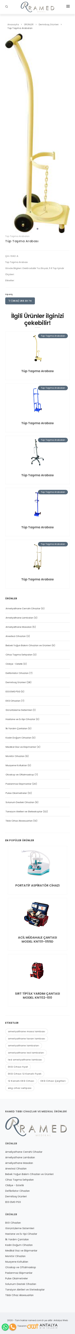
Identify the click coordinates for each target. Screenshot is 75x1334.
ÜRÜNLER (29, 24)
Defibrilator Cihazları (17, 673)
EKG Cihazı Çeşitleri (53, 1081)
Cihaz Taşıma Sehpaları (19, 654)
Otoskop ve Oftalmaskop (20, 774)
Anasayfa (13, 24)
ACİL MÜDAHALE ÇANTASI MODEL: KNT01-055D (37, 939)
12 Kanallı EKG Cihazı (21, 1081)
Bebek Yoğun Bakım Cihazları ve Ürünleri (28, 645)
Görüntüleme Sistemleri (19, 710)
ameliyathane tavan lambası (26, 1038)
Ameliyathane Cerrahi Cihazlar (23, 608)
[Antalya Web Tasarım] (42, 1326)
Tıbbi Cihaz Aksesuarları (19, 820)
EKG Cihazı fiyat (18, 1066)
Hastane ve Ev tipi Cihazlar (20, 719)
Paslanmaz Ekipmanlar (19, 783)
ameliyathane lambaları (23, 1045)
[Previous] (8, 132)
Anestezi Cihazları (16, 636)
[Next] (66, 132)
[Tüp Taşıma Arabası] (37, 133)
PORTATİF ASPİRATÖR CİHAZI (37, 885)
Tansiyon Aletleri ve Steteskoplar (24, 811)
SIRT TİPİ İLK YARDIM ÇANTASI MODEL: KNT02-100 (37, 995)
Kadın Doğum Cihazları (18, 737)
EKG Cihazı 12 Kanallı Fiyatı (25, 1073)
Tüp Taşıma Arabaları (20, 28)
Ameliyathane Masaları (19, 627)
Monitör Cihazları (15, 756)
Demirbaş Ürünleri (49, 24)
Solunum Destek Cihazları (20, 802)
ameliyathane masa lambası (26, 1031)
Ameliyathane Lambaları (19, 617)
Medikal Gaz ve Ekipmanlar (21, 747)
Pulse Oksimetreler (16, 793)
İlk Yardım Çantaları (16, 728)
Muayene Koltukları (16, 765)
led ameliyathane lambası (25, 1059)
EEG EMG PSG (13, 691)
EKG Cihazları (13, 700)
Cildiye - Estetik (14, 664)
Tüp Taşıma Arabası (21, 241)
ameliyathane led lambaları (26, 1052)
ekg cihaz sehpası (20, 1088)
